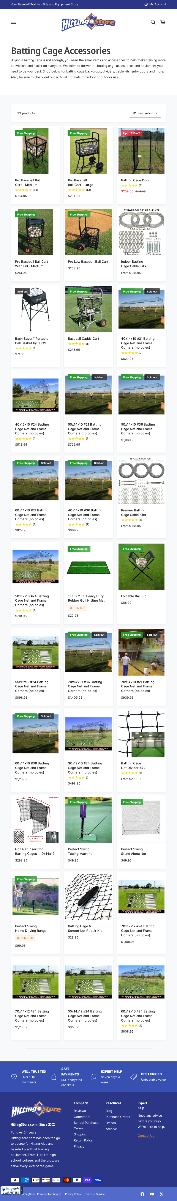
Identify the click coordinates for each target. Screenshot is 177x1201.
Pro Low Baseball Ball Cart (88, 262)
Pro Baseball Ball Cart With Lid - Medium (31, 264)
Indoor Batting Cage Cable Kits (133, 264)
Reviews (80, 1111)
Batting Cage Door (135, 180)
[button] (12, 1190)
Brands (111, 1123)
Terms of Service (95, 1194)
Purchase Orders (118, 1117)
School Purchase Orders (86, 1125)
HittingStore (28, 1194)
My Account (157, 4)
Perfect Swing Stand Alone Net (133, 851)
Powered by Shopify (48, 1194)
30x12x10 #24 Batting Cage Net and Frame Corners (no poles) (85, 767)
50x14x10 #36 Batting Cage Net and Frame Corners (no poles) (138, 429)
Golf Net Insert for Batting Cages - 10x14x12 (34, 851)
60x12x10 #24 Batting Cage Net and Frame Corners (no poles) (138, 1015)
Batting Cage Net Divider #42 (133, 765)
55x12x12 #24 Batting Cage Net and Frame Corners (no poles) (31, 686)
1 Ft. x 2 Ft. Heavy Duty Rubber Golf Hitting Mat (86, 598)
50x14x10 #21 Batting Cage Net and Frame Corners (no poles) (84, 429)
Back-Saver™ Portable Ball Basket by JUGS (31, 341)
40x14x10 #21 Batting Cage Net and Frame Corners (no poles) (138, 343)
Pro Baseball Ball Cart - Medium (28, 182)
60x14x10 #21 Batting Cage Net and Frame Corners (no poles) (31, 514)
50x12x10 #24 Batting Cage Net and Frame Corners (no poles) (32, 600)
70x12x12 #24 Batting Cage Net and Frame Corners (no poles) (138, 930)
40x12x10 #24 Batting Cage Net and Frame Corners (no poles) (32, 429)
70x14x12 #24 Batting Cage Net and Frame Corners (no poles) (32, 1015)
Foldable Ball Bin (133, 596)
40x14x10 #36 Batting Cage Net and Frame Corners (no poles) (85, 514)
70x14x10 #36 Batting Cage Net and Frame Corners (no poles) (85, 686)
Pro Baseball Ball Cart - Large (80, 182)
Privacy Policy (73, 1194)
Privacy (79, 1146)
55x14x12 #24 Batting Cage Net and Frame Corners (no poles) (84, 1015)
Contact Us (82, 1117)
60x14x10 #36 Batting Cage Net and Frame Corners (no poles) (32, 767)
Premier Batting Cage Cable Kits (133, 512)
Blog (109, 1111)
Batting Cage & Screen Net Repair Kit (85, 928)
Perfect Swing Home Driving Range (31, 928)
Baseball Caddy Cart (83, 339)
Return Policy (83, 1140)
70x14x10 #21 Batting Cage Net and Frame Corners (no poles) (137, 686)
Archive (111, 1129)
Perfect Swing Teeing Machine (80, 851)
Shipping (80, 1134)
